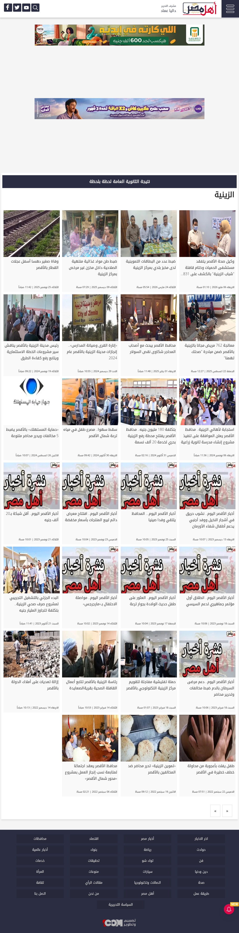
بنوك (94, 850)
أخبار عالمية (40, 850)
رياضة (147, 850)
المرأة (40, 872)
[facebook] (8, 8)
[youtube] (26, 8)
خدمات (40, 861)
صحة (201, 883)
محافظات (40, 839)
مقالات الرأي (93, 883)
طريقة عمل (201, 893)
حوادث (201, 850)
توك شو (147, 861)
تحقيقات (93, 861)
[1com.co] (119, 923)
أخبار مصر (147, 839)
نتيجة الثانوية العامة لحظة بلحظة (119, 181)
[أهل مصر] (199, 9)
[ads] (119, 35)
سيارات (147, 872)
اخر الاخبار (201, 839)
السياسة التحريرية (121, 904)
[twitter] (17, 8)
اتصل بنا (40, 893)
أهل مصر (147, 893)
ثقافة (40, 883)
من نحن (93, 893)
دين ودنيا (201, 872)
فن (201, 861)
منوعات (94, 872)
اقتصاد (93, 839)
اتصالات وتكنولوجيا (147, 883)
